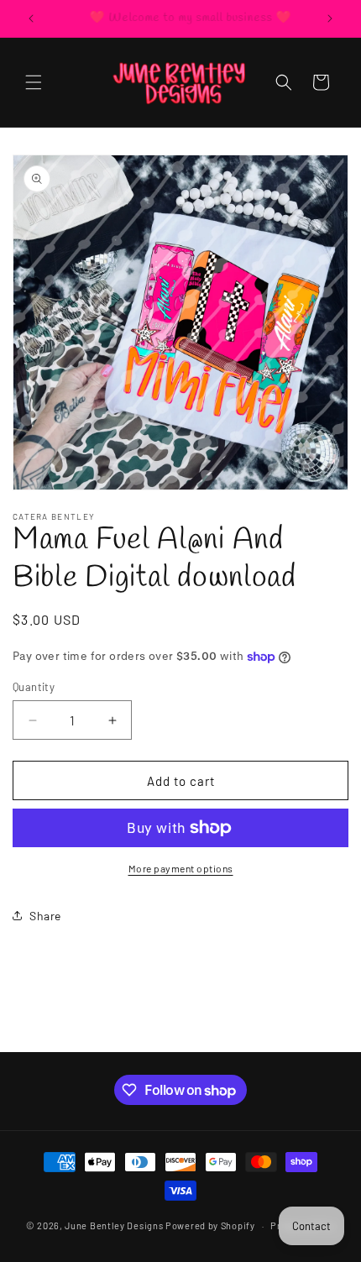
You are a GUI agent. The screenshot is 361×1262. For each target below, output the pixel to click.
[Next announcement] (329, 18)
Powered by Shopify (210, 1225)
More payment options (180, 868)
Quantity (34, 687)
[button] (33, 82)
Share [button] (45, 916)
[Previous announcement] (31, 18)
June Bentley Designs (114, 1225)
